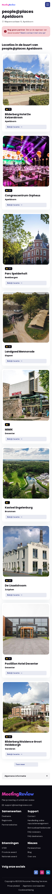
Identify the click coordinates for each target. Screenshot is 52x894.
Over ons (32, 856)
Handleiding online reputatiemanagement (38, 822)
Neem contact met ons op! (33, 33)
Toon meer (20, 764)
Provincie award (9, 852)
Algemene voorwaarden (34, 886)
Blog (30, 852)
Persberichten (34, 848)
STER (4, 848)
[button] (47, 4)
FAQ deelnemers (35, 836)
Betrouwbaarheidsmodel (39, 827)
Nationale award (9, 856)
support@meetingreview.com (18, 805)
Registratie (7, 820)
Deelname (6, 816)
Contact (31, 816)
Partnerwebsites (9, 824)
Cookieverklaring (26, 890)
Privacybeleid (13, 886)
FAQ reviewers (34, 832)
